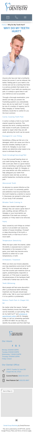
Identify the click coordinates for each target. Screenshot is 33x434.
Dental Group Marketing (10, 425)
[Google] (16, 346)
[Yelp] (19, 346)
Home (4, 25)
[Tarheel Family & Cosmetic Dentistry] (16, 7)
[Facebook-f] (12, 346)
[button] (16, 420)
